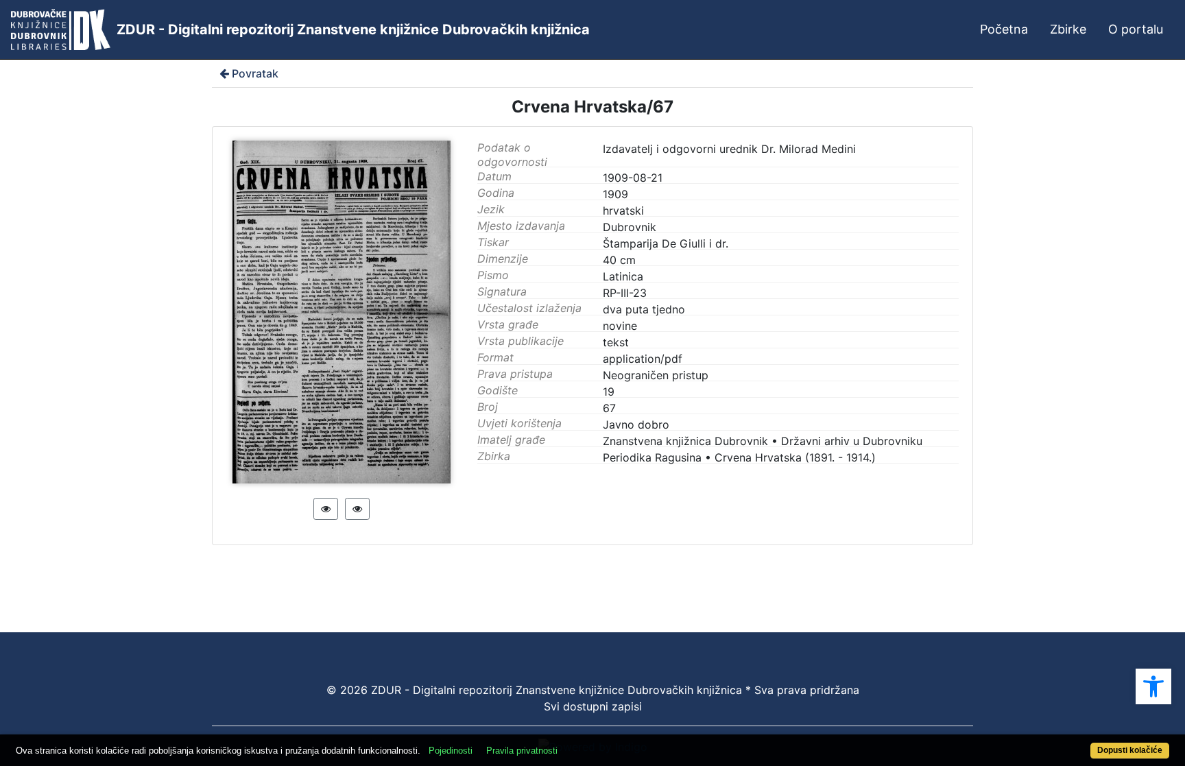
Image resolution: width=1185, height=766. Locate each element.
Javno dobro (636, 424)
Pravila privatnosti (522, 750)
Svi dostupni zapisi (593, 706)
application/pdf (642, 359)
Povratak (255, 73)
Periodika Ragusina (652, 457)
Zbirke (1068, 29)
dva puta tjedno (644, 309)
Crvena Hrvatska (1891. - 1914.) (795, 457)
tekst (616, 342)
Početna (1004, 29)
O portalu (1135, 29)
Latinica (623, 276)
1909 (615, 194)
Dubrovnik (629, 227)
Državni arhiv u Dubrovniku (851, 441)
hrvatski (623, 210)
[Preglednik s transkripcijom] (357, 509)
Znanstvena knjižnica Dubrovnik (685, 441)
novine (620, 326)
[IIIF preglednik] (325, 509)
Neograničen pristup (655, 375)
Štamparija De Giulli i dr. (665, 243)
